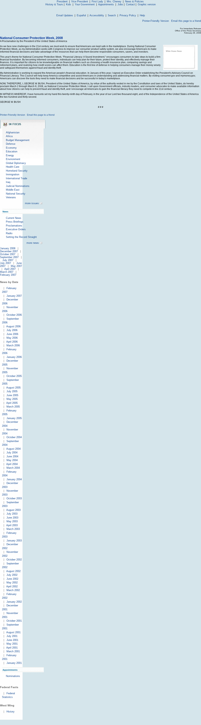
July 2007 (7, 260)
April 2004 (12, 464)
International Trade (16, 178)
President (62, 1)
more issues (32, 203)
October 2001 (14, 620)
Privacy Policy (128, 15)
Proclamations (14, 225)
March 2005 (13, 406)
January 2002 (14, 601)
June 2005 (12, 395)
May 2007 (16, 266)
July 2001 (11, 636)
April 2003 (12, 525)
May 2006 (12, 337)
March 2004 (13, 467)
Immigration (12, 174)
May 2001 (12, 643)
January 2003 (14, 540)
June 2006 (12, 334)
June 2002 (12, 578)
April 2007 (10, 268)
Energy (10, 155)
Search (112, 15)
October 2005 (14, 376)
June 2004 (12, 456)
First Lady (97, 1)
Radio (9, 233)
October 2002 (14, 559)
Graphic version (147, 4)
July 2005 (11, 391)
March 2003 (13, 529)
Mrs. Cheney (114, 1)
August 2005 (13, 387)
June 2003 (12, 517)
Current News (13, 217)
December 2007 (9, 251)
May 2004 (12, 460)
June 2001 (12, 640)
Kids (68, 4)
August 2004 (13, 448)
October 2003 (14, 498)
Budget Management (17, 140)
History (10, 711)
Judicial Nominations (17, 186)
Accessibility (97, 15)
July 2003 (11, 513)
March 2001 (13, 651)
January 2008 (7, 248)
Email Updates (64, 15)
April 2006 (12, 341)
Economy (11, 147)
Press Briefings (14, 221)
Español (81, 15)
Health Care (12, 166)
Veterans (11, 197)
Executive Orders (16, 229)
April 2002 (12, 586)
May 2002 (12, 582)
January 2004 (14, 479)
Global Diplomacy (16, 163)
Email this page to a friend (186, 20)
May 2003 (12, 521)
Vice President (79, 1)
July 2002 (11, 574)
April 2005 (12, 402)
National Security (15, 193)
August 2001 (13, 632)
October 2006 (14, 314)
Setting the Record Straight (21, 237)
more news (32, 242)
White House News (174, 51)
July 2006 (11, 330)
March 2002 (13, 590)
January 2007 (14, 295)
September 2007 (9, 257)
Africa (9, 136)
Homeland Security (16, 170)
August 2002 (13, 571)
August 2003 (13, 510)
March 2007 (6, 271)
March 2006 (13, 345)
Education (11, 151)
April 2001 (12, 647)
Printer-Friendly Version (155, 20)
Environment (13, 159)
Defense (10, 143)
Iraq (8, 182)
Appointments (106, 4)
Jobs (120, 4)
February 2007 (8, 274)
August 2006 (13, 326)
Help (142, 15)
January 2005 (14, 418)
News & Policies (134, 1)
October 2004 (14, 437)
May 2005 (12, 399)
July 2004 (11, 452)
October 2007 (7, 254)
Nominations (13, 676)
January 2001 (14, 662)
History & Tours (54, 4)
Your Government (85, 4)
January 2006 (14, 357)
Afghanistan (12, 132)
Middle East (12, 189)
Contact (130, 4)
